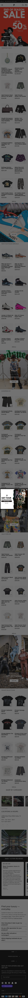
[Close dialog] (26, 489)
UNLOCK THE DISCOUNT (6, 501)
